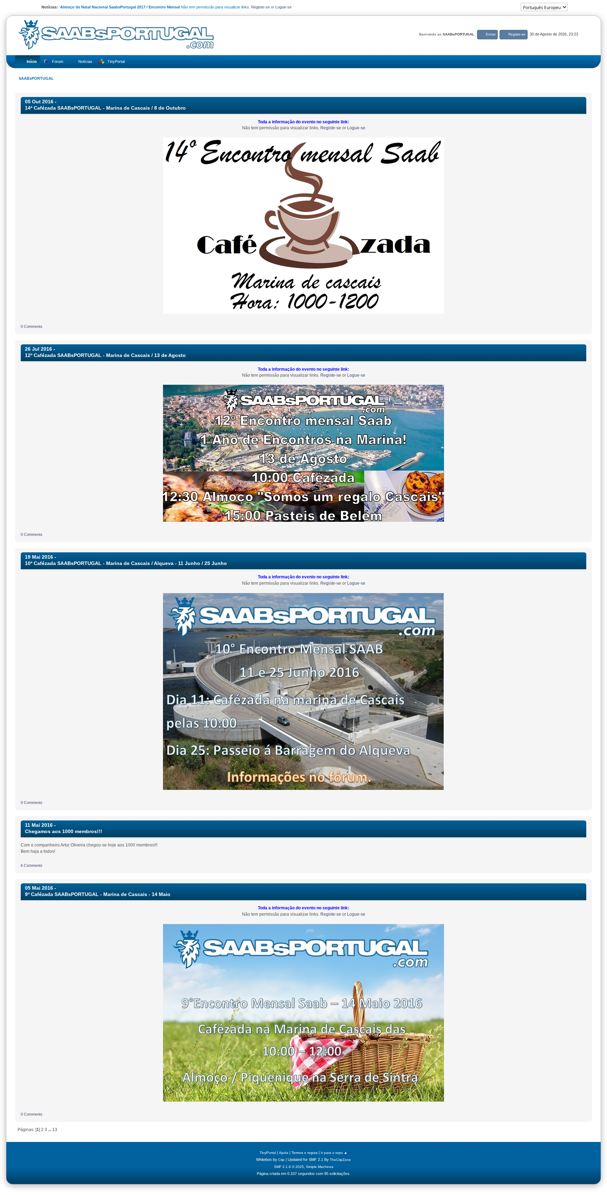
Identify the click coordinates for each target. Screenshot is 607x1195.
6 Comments (32, 865)
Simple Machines (319, 1167)
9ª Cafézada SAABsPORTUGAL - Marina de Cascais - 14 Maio (97, 894)
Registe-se (260, 7)
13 (54, 1129)
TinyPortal (268, 1153)
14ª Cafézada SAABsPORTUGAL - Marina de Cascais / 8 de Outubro (105, 108)
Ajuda (283, 1153)
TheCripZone (340, 1160)
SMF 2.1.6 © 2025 (289, 1167)
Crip (281, 1160)
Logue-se (283, 7)
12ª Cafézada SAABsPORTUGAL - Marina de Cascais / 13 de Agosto (105, 355)
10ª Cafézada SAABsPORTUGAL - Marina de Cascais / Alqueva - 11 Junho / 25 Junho (126, 563)
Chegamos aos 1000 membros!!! (63, 831)
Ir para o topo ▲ (334, 1153)
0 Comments (32, 326)
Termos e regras (305, 1153)
